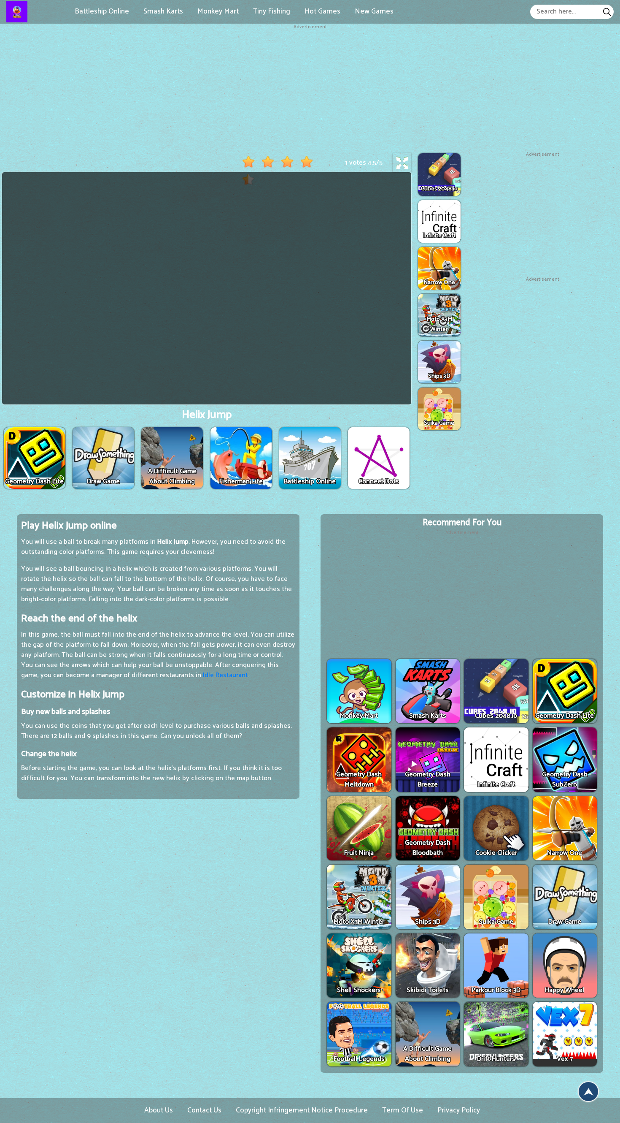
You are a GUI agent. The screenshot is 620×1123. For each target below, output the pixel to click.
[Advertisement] (310, 90)
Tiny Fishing (271, 11)
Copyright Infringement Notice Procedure (302, 1110)
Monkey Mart (218, 11)
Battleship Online (102, 11)
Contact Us (204, 1110)
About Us (158, 1110)
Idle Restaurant (225, 675)
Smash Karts (163, 11)
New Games (374, 11)
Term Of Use (402, 1110)
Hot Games (322, 11)
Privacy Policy (458, 1110)
